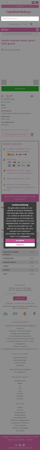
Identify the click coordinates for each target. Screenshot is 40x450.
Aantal (12, 82)
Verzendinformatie (20, 417)
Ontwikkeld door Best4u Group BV (20, 448)
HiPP (20, 388)
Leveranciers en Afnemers (20, 423)
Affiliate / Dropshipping (20, 428)
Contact (20, 407)
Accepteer (20, 241)
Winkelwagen (31, 24)
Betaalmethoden (20, 415)
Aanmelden (20, 6)
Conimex (20, 393)
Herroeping (20, 430)
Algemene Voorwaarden (16, 440)
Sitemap (30, 440)
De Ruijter (20, 396)
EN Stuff (37, 3)
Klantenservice (20, 412)
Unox (20, 391)
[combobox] (20, 18)
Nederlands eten (20, 381)
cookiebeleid (25, 236)
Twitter (20, 445)
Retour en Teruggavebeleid (20, 420)
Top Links (5, 2)
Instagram (16, 445)
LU (20, 386)
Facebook (24, 445)
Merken (20, 383)
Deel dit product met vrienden (14, 130)
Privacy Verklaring (20, 425)
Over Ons (20, 410)
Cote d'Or (20, 399)
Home (5, 34)
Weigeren (20, 245)
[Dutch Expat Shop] (18, 12)
